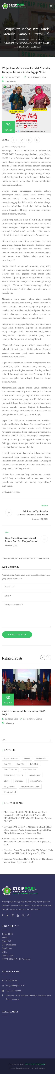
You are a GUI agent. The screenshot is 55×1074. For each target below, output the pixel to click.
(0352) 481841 (12, 980)
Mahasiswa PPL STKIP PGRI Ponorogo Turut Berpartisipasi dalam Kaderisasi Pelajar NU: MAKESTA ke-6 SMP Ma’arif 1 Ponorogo (25, 815)
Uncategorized (10, 792)
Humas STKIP (14, 77)
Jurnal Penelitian (29, 770)
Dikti (4, 952)
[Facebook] (14, 140)
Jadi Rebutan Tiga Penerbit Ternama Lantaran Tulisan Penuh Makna (32, 514)
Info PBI (7, 764)
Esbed (5, 937)
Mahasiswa (19, 781)
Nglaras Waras (36, 781)
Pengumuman (9, 786)
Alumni (27, 758)
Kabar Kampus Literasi (37, 77)
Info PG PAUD (10, 770)
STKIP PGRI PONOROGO (35, 1064)
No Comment (10, 81)
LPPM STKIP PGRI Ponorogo (16, 959)
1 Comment (9, 723)
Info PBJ (20, 764)
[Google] (37, 140)
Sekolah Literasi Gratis (30, 786)
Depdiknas (7, 948)
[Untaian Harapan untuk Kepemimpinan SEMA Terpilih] (26, 687)
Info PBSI (34, 764)
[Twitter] (21, 140)
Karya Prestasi (34, 775)
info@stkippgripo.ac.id (15, 985)
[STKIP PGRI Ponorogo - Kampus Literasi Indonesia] (15, 5)
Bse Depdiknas (9, 944)
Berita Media (41, 758)
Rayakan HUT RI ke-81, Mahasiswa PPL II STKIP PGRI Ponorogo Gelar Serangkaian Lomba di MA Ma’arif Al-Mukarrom (28, 829)
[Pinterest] (29, 140)
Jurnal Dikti (7, 934)
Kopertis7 (6, 941)
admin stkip (13, 719)
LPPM (6, 781)
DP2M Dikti (7, 955)
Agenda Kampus (11, 758)
